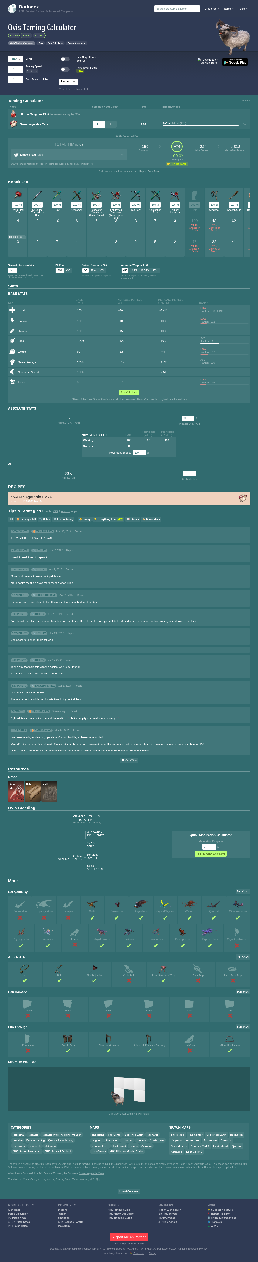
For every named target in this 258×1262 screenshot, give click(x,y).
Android (65, 511)
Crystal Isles (157, 1140)
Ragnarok (152, 1134)
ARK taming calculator (78, 1248)
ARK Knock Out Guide (121, 1214)
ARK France (168, 1217)
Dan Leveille (164, 1248)
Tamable (17, 1140)
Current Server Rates (70, 89)
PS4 (141, 1248)
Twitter (62, 1214)
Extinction (127, 1140)
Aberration (112, 1140)
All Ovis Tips (129, 760)
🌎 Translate (214, 1222)
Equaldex (138, 1253)
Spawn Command (77, 43)
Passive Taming (35, 1140)
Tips (41, 43)
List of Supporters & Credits (129, 1243)
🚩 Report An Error (218, 1214)
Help (86, 89)
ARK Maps (14, 1210)
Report (78, 531)
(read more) (87, 164)
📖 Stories (133, 519)
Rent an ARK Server (169, 1210)
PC (128, 1248)
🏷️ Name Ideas (151, 519)
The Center (114, 1134)
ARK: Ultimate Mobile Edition (126, 1151)
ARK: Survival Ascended (26, 1151)
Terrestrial (18, 1134)
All (11, 519)
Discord (62, 1210)
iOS (55, 511)
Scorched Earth (134, 1134)
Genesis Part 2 (100, 1145)
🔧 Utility (44, 519)
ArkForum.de (169, 1222)
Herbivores (18, 1145)
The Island (98, 1134)
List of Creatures (129, 1191)
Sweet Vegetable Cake (91, 1173)
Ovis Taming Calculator (21, 43)
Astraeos (146, 1145)
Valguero (97, 1140)
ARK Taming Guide (119, 1210)
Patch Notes (19, 1217)
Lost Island (119, 1145)
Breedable (35, 1145)
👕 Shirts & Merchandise (221, 1217)
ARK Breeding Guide (120, 1217)
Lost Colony (99, 1151)
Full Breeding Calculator (210, 853)
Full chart (242, 991)
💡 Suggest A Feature (220, 1210)
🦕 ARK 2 (212, 1226)
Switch (148, 1248)
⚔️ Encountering (63, 519)
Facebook (63, 1217)
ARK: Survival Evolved (58, 1151)
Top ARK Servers (167, 1214)
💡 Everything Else (108, 519)
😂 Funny (84, 519)
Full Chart (242, 891)
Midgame (50, 1145)
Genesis (141, 1140)
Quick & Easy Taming (60, 1140)
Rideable (33, 1134)
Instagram (64, 1226)
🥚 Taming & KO (26, 519)
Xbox (134, 1248)
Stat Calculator (55, 43)
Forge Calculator (18, 1214)
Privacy (203, 1248)
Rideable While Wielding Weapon (61, 1134)
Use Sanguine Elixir (37, 114)
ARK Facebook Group (70, 1222)
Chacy (152, 1253)
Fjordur (133, 1145)
